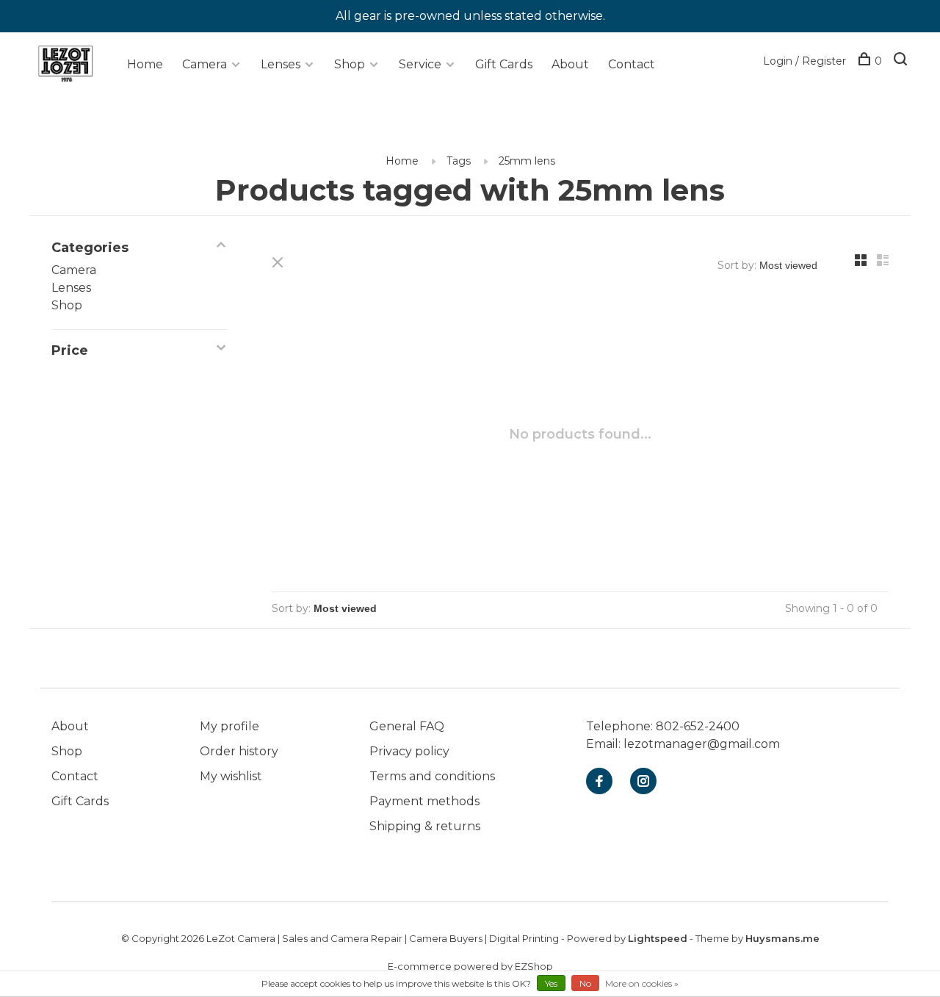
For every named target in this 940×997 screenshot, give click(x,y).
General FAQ (406, 726)
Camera (204, 64)
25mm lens (527, 161)
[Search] (902, 61)
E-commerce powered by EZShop (470, 966)
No (585, 983)
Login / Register (804, 61)
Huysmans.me (782, 938)
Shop (349, 64)
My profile (229, 726)
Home (145, 64)
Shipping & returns (424, 826)
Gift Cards (503, 64)
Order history (239, 751)
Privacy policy (409, 751)
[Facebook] (599, 782)
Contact (631, 64)
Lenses (280, 64)
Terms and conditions (432, 776)
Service (420, 64)
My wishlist (231, 776)
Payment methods (424, 801)
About (570, 64)
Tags (458, 161)
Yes (551, 983)
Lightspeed (657, 938)
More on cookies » (642, 983)
